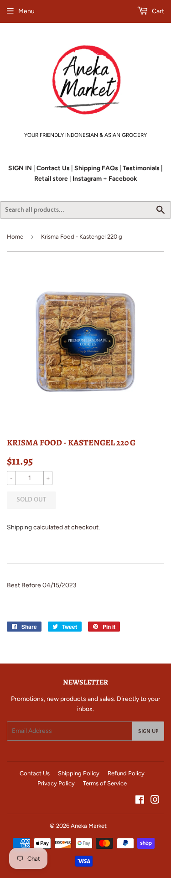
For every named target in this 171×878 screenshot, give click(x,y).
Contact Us (35, 773)
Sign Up (148, 731)
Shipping (19, 527)
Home (15, 236)
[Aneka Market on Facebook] (140, 801)
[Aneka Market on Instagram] (155, 801)
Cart (157, 11)
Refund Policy (126, 773)
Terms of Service (105, 783)
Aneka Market (89, 825)
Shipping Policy (78, 773)
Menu (26, 11)
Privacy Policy (56, 783)
